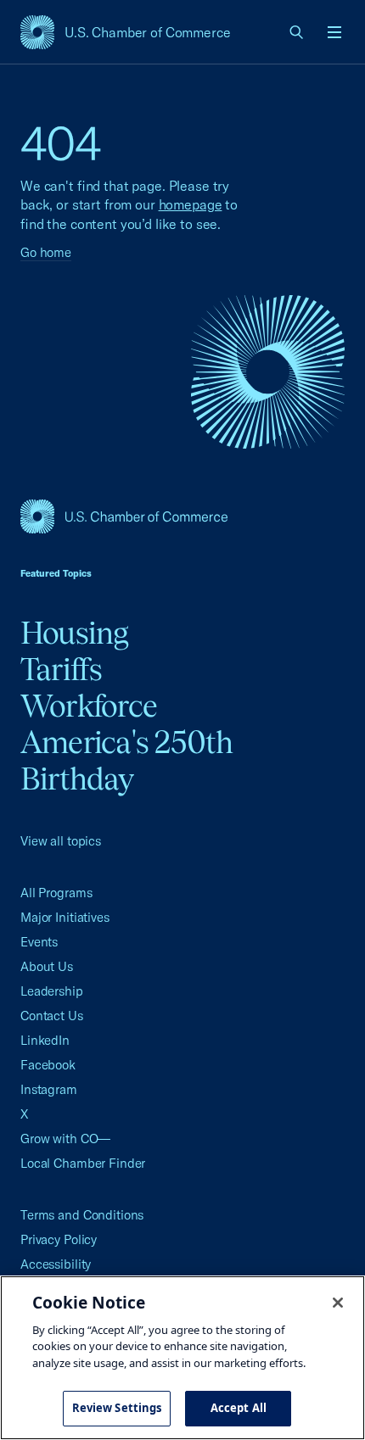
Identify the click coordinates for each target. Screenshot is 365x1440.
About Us (46, 966)
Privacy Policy (58, 1239)
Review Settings (117, 1407)
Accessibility (55, 1264)
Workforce (88, 705)
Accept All (239, 1407)
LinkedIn (45, 1040)
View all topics (60, 841)
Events (39, 942)
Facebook (48, 1065)
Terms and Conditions (81, 1215)
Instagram (48, 1089)
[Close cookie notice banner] (338, 1302)
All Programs (56, 893)
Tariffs (61, 669)
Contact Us (51, 1015)
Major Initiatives (65, 917)
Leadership (51, 991)
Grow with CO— (65, 1138)
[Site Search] (297, 32)
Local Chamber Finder (82, 1163)
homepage (190, 204)
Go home (45, 252)
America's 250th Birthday (126, 760)
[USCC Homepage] (182, 516)
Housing (74, 632)
